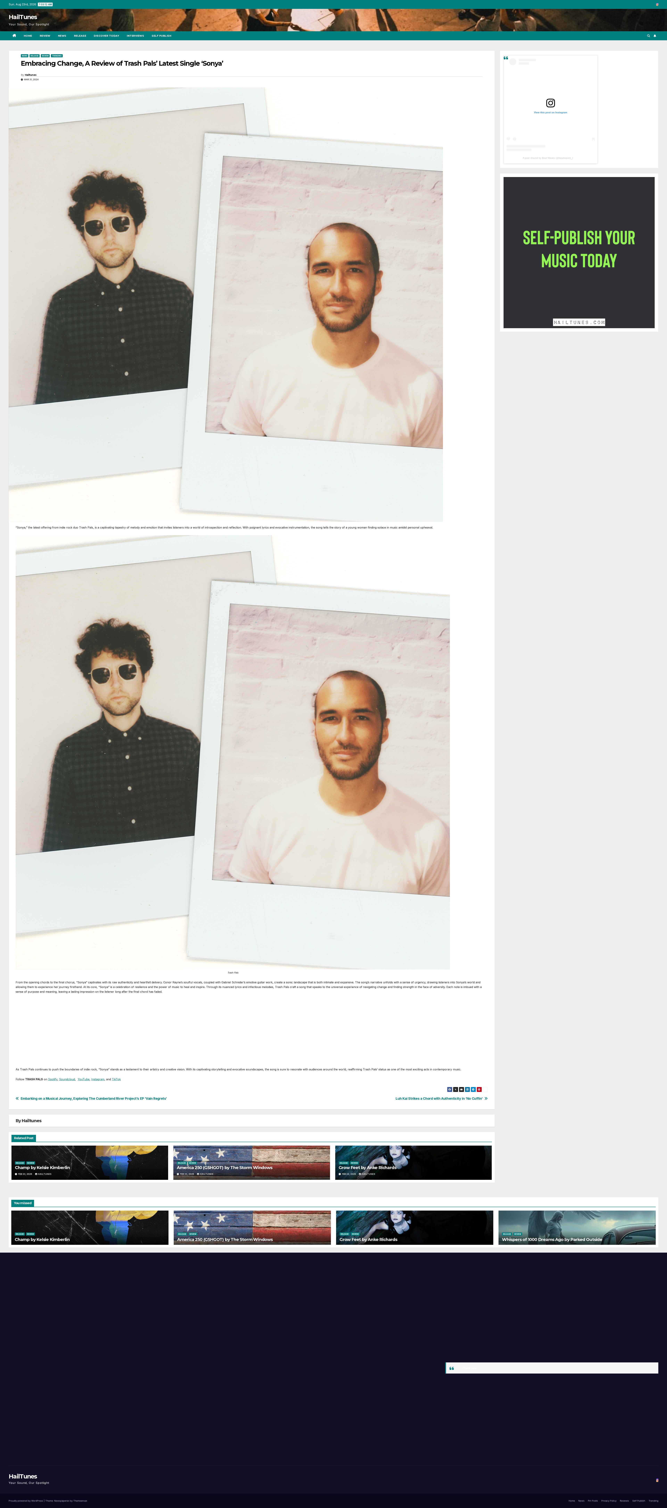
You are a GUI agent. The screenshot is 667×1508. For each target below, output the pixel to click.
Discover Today (106, 35)
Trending (57, 56)
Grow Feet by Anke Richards (367, 1167)
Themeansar (80, 1500)
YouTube (83, 1079)
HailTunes (23, 17)
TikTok (116, 1079)
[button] (648, 36)
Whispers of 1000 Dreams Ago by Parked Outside (552, 1239)
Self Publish (161, 35)
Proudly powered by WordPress (26, 1500)
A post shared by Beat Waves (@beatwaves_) (548, 158)
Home (28, 35)
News (62, 35)
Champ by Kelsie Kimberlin (42, 1167)
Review (45, 35)
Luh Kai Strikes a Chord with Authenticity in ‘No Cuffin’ (439, 1099)
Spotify (52, 1079)
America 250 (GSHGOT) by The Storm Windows (224, 1167)
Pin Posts (593, 1500)
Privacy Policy (608, 1500)
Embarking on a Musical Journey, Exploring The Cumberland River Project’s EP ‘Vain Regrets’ (94, 1099)
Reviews (624, 1500)
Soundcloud (67, 1079)
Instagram (97, 1079)
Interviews (135, 35)
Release (80, 35)
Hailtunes (30, 74)
